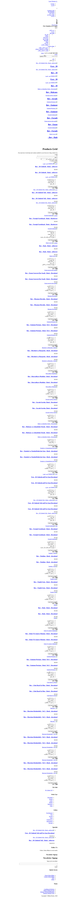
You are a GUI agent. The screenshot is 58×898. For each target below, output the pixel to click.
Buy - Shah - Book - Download (47, 608)
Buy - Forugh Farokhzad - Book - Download (43, 529)
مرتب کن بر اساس (52, 159)
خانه (53, 59)
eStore (52, 879)
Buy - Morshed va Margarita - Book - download (42, 350)
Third (51, 818)
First (51, 814)
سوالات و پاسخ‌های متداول (41, 49)
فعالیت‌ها (52, 33)
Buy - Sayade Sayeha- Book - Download (44, 402)
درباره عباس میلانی (43, 47)
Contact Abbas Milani (49, 876)
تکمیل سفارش (50, 14)
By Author (49, 790)
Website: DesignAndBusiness (47, 892)
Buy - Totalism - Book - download (46, 556)
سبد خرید (54, 24)
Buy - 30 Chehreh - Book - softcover (46, 166)
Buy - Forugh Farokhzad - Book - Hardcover (43, 218)
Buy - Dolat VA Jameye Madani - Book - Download (41, 633)
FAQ (53, 878)
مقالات (46, 36)
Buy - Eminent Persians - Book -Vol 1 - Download (42, 659)
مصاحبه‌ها (45, 37)
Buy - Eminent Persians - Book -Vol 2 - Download (42, 325)
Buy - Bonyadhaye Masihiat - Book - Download (42, 376)
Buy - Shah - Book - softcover (48, 246)
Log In (52, 16)
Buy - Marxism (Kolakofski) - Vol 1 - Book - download (40, 711)
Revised (51, 823)
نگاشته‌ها (46, 40)
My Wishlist (51, 12)
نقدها (47, 42)
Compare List (50, 10)
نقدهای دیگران (44, 44)
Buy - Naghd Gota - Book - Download (45, 582)
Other (51, 806)
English (52, 4)
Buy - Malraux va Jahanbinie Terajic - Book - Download (39, 427)
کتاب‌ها (46, 34)
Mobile (51, 802)
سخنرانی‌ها (45, 39)
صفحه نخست (51, 46)
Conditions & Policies (49, 889)
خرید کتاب (51, 30)
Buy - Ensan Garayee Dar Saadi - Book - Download (41, 273)
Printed (51, 799)
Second (51, 816)
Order (55, 160)
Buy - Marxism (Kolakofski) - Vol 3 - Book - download (40, 763)
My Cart (51, 13)
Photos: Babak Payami (49, 890)
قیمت (56, 154)
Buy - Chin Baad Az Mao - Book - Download (43, 685)
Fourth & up (50, 819)
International (50, 821)
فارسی (52, 5)
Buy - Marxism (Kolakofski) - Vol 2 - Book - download (40, 737)
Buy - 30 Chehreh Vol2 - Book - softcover (44, 192)
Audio (51, 801)
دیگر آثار (46, 43)
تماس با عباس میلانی (43, 50)
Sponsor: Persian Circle (48, 893)
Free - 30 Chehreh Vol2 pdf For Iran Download (42, 503)
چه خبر (52, 31)
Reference (50, 804)
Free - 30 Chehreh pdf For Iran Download (44, 477)
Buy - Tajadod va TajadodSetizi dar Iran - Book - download (38, 451)
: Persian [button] (53, 1)
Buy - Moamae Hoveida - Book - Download (43, 299)
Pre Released (49, 813)
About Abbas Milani (49, 875)
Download (50, 797)
